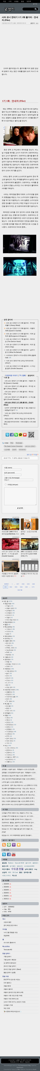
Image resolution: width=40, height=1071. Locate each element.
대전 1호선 (10, 741)
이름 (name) (8, 468)
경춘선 (9, 727)
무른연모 (9, 669)
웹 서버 (9, 643)
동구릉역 (12, 866)
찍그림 (8, 704)
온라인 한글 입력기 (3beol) (12, 969)
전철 (8, 715)
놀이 (8, 673)
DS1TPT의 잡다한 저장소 (12, 979)
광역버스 (10, 750)
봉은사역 (5, 866)
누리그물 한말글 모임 (11, 932)
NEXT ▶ (20, 590)
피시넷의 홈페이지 (10, 942)
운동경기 (10, 694)
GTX (8, 736)
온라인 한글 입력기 (10, 966)
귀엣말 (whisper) (12, 484)
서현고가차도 (6, 875)
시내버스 (10, 755)
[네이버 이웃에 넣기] (9, 846)
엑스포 (14, 875)
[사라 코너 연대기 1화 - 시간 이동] (20, 275)
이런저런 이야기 (12, 375)
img (35, 869)
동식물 (9, 706)
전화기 (9, 666)
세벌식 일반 (11, 608)
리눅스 (9, 680)
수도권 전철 (17, 869)
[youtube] (13, 856)
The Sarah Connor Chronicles (13, 446)
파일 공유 (10, 687)
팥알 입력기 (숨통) (10, 972)
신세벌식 (10, 613)
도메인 (9, 645)
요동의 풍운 (7, 922)
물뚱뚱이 (35, 863)
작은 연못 (7, 1008)
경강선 (9, 722)
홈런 (20, 872)
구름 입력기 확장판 (10, 960)
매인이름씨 (6, 869)
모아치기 (10, 615)
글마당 (35, 4)
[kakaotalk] (20, 436)
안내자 (14, 449)
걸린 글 (30, 454)
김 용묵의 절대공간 (10, 963)
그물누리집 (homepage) (11, 478)
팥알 (37, 23)
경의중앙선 (11, 724)
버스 (8, 745)
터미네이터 (22, 449)
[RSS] (4, 846)
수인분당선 (11, 731)
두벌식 (9, 606)
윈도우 (9, 678)
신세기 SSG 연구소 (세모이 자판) (14, 1002)
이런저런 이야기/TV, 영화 (9, 23)
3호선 (8, 720)
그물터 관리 (10, 641)
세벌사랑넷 (7, 986)
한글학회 (6, 935)
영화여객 (20, 866)
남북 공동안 (29, 869)
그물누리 (9, 657)
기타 (8, 743)
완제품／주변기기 (13, 664)
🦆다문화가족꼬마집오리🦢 (13, 1011)
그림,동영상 (11, 671)
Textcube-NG (8, 949)
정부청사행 (27, 872)
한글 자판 (9, 603)
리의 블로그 (7, 983)
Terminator (19, 443)
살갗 (8, 634)
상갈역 (4, 872)
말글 (7, 624)
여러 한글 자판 (12, 620)
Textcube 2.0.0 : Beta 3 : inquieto (20, 1062)
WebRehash (20, 1067)
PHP (8, 652)
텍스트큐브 (9, 627)
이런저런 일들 (12, 697)
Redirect (10, 863)
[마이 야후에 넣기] (14, 846)
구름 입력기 (7, 956)
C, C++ (9, 683)
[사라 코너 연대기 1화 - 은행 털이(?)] (19, 253)
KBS (9, 872)
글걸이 (18, 1060)
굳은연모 (9, 659)
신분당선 (10, 734)
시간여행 (7, 449)
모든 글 (7, 601)
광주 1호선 (10, 738)
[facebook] (9, 856)
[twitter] (4, 856)
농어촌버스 (10, 759)
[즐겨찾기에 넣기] (18, 846)
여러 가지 (10, 711)
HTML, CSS (11, 648)
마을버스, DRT (12, 757)
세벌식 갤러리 (8, 989)
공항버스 (10, 752)
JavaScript (10, 650)
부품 (8, 662)
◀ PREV (6, 584)
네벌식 (9, 617)
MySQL (9, 655)
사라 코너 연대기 (30, 446)
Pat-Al (34, 1069)
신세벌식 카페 (8, 1005)
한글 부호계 (10, 622)
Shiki (18, 1069)
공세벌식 (10, 610)
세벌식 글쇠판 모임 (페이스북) (13, 992)
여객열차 (9, 713)
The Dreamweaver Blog (24, 1065)
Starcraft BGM (19, 863)
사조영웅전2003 (29, 866)
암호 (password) (9, 473)
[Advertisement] (20, 46)
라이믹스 (8, 638)
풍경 (8, 708)
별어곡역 (28, 863)
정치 (8, 699)
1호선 (9, 718)
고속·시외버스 (12, 748)
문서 (8, 676)
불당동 (4, 863)
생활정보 (10, 692)
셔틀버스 (10, 762)
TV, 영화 (22, 375)
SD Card (15, 872)
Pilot (11, 443)
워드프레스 (9, 636)
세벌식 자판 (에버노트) (11, 999)
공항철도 (10, 729)
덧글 (36, 454)
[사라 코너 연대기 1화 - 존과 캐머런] (20, 145)
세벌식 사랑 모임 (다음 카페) (13, 995)
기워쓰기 (10, 629)
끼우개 (9, 631)
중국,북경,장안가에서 (11, 925)
